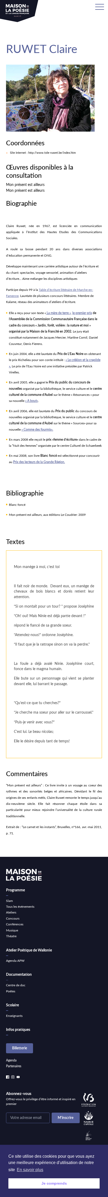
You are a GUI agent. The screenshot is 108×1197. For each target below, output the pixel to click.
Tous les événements (20, 906)
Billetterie (19, 1048)
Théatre (11, 936)
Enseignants (14, 1015)
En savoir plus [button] (30, 1169)
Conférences (14, 924)
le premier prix (82, 313)
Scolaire (12, 1005)
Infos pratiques (18, 1030)
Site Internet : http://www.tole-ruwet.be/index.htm (43, 152)
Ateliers (11, 912)
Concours (12, 918)
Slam (9, 900)
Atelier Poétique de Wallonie (29, 950)
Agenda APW (15, 960)
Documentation (19, 975)
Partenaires (13, 1066)
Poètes (10, 991)
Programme (15, 890)
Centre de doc (15, 985)
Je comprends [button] (54, 1183)
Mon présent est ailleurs (25, 185)
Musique (12, 930)
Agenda (11, 1060)
